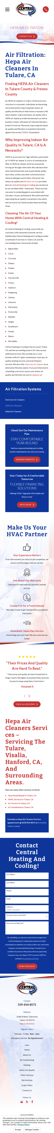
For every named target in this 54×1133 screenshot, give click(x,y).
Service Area (27, 1080)
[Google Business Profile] (21, 1101)
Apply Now (25, 505)
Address (9, 907)
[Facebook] (32, 1101)
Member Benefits (25, 459)
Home (27, 1050)
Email (8, 899)
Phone (8, 891)
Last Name (10, 883)
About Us (27, 1055)
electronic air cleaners (34, 364)
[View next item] (29, 696)
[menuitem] (27, 400)
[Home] (26, 9)
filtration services (31, 181)
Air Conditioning (27, 1060)
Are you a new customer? (16, 915)
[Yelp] (27, 1101)
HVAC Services (27, 1075)
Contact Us (25, 36)
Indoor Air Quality (27, 1070)
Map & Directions (27, 1023)
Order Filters (27, 1085)
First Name (10, 874)
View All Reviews (25, 704)
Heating (26, 1065)
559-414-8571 (27, 1004)
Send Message (27, 966)
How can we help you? (15, 923)
